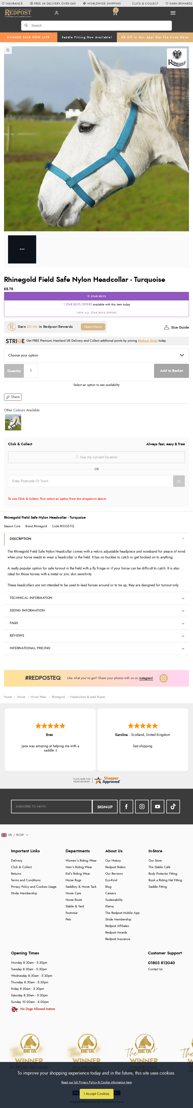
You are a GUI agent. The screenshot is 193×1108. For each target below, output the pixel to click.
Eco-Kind (111, 880)
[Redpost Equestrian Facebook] (126, 806)
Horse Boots (74, 900)
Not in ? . (40, 491)
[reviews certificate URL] (96, 779)
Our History (113, 860)
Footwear (72, 913)
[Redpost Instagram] (163, 678)
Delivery (16, 860)
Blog (108, 887)
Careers (110, 893)
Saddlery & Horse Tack (81, 887)
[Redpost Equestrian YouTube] (157, 806)
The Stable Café (159, 867)
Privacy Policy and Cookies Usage (34, 887)
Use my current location (98, 457)
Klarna (109, 906)
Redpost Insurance (117, 939)
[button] (13, 397)
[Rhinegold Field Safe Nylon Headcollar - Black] (13, 422)
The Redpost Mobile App (122, 913)
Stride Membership (24, 893)
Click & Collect (21, 867)
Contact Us (155, 969)
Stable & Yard (75, 906)
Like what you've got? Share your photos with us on (110, 678)
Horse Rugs (73, 880)
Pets (68, 919)
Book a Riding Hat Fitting (165, 880)
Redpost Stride (148, 340)
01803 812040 (161, 963)
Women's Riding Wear (81, 860)
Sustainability (114, 900)
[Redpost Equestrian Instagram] (142, 806)
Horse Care (73, 893)
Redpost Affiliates (117, 926)
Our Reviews (114, 873)
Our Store (155, 860)
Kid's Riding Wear (78, 873)
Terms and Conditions (25, 880)
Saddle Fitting (158, 887)
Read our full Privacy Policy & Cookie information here (96, 1082)
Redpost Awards (116, 932)
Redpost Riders (115, 867)
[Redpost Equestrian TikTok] (173, 806)
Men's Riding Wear (79, 867)
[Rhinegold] (177, 58)
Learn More (93, 327)
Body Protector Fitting (163, 873)
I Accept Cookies (96, 1094)
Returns (16, 873)
